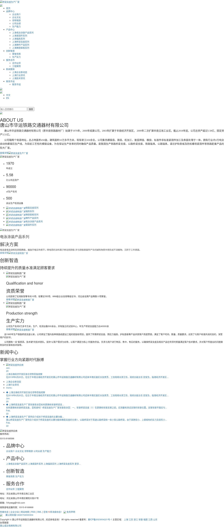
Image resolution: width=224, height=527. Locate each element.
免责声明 (71, 511)
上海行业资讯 (18, 75)
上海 (126, 519)
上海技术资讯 (18, 78)
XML (39, 511)
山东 (155, 519)
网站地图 (25, 511)
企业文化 (16, 17)
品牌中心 (10, 11)
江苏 (131, 519)
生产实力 (16, 56)
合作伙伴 (16, 62)
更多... (78, 463)
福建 (145, 519)
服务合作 (10, 59)
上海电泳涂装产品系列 (23, 32)
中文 (8, 94)
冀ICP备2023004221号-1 (100, 519)
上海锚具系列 (18, 38)
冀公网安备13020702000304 (17, 514)
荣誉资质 (16, 53)
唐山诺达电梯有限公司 (10, 525)
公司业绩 (16, 23)
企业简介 (16, 14)
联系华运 (10, 81)
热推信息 (4, 511)
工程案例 (16, 65)
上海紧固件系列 (19, 35)
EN (7, 97)
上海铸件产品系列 (20, 44)
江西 (150, 519)
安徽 (141, 519)
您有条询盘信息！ (53, 511)
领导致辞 (16, 20)
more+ (9, 387)
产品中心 (10, 29)
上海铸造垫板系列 (20, 47)
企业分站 (14, 511)
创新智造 (10, 50)
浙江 (136, 519)
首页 (8, 8)
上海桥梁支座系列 (20, 41)
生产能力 (16, 26)
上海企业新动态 (19, 72)
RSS (33, 511)
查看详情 (4, 152)
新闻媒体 (10, 69)
